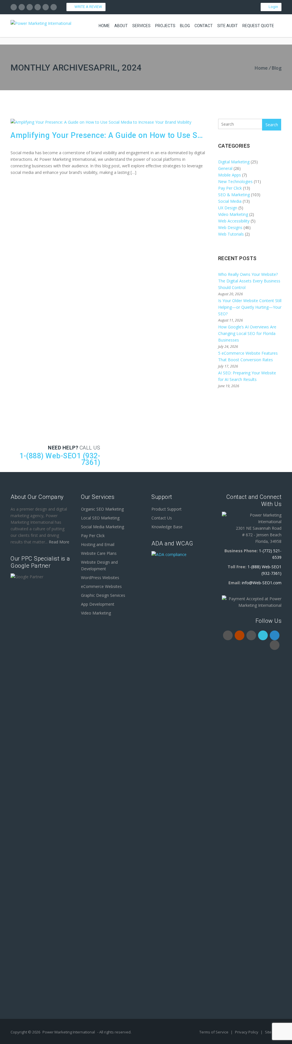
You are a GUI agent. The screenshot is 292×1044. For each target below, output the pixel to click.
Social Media (230, 201)
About (121, 25)
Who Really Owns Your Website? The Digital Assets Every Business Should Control (249, 281)
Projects (165, 25)
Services (141, 25)
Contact (203, 25)
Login (272, 7)
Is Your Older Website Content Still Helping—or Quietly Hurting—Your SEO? (249, 307)
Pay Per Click (230, 188)
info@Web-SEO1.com (261, 582)
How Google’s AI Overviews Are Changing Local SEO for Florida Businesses (247, 333)
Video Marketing (233, 214)
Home (104, 25)
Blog (185, 25)
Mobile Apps (229, 175)
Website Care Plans (99, 553)
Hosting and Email (97, 544)
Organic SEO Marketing (102, 509)
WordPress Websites (100, 577)
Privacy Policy (247, 1032)
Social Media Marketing (102, 526)
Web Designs (230, 227)
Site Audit (227, 25)
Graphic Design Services (103, 595)
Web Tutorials (231, 234)
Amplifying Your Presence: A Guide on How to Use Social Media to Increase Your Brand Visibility (108, 135)
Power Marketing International (68, 1032)
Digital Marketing (234, 161)
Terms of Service (214, 1032)
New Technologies (235, 181)
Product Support (166, 509)
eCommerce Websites (101, 586)
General (225, 168)
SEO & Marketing (234, 194)
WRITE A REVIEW (87, 7)
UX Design (227, 207)
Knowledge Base (166, 526)
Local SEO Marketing (100, 518)
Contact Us (161, 518)
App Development (97, 604)
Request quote (258, 25)
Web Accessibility (234, 221)
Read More (59, 542)
